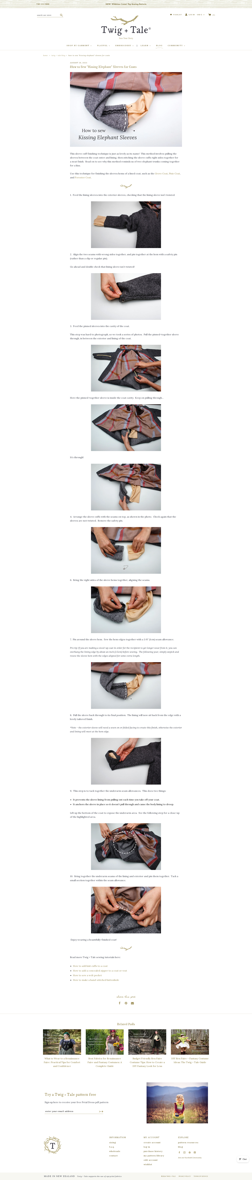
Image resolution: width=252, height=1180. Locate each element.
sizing (112, 1142)
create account (152, 1142)
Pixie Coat (174, 173)
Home (45, 55)
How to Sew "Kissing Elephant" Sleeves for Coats (89, 55)
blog (180, 1147)
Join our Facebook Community (190, 1158)
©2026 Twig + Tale (168, 1176)
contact (113, 1155)
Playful (102, 45)
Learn (145, 45)
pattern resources (188, 1142)
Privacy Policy (185, 1176)
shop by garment (78, 45)
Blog (159, 45)
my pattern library (154, 1155)
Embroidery (123, 45)
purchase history (153, 1151)
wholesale (114, 1151)
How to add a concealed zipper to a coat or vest (100, 970)
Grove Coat (161, 173)
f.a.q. (111, 1147)
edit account (151, 1160)
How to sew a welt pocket (87, 975)
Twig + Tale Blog (58, 55)
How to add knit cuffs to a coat (90, 965)
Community (176, 45)
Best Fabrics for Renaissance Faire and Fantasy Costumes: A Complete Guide (105, 1062)
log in (147, 1147)
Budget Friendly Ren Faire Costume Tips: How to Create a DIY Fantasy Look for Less (147, 1062)
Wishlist (177, 15)
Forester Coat (83, 177)
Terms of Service (201, 1176)
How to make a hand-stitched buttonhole (96, 979)
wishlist (148, 1164)
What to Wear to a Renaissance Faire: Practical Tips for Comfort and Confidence (62, 1062)
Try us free (42, 4)
